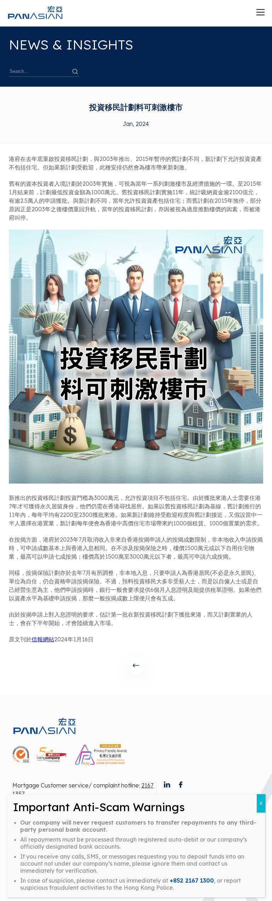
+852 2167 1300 (192, 880)
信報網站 (43, 639)
